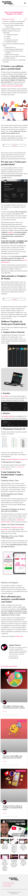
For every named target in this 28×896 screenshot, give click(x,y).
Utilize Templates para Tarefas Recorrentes (14, 49)
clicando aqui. (19, 636)
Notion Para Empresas (7, 886)
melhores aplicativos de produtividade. (12, 86)
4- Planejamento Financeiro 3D (11, 40)
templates (10, 232)
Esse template (5, 396)
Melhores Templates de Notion (9, 882)
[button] (25, 3)
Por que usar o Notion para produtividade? (13, 23)
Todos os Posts (13, 657)
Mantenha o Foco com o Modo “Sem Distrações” (15, 56)
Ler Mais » (5, 711)
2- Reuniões (7, 36)
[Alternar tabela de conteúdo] (24, 19)
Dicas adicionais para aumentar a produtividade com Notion (14, 60)
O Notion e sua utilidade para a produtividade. (14, 21)
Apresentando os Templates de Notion (12, 29)
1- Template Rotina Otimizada (11, 34)
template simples (8, 416)
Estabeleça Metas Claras (10, 47)
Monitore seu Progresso (10, 58)
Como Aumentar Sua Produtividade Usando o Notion (14, 44)
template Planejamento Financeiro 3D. (16, 459)
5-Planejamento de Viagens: (11, 41)
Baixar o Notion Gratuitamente (9, 883)
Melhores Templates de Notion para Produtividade (11, 31)
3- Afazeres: (7, 38)
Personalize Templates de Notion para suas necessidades (14, 51)
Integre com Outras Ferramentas (12, 54)
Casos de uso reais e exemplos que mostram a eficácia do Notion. (14, 26)
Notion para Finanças (7, 885)
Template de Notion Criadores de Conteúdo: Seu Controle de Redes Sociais (12, 807)
